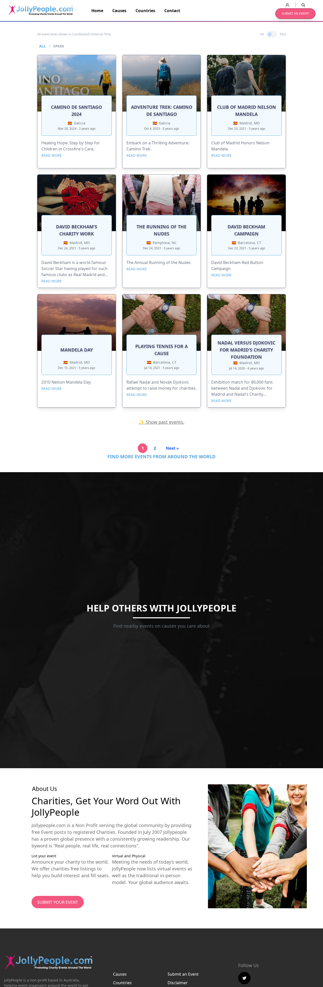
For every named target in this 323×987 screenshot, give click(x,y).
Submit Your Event (57, 902)
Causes (119, 10)
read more (51, 155)
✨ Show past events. (161, 422)
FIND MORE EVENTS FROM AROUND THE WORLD (161, 457)
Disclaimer (178, 982)
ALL (42, 46)
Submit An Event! (295, 13)
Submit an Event (183, 974)
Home (97, 10)
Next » (172, 448)
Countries (145, 10)
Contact (172, 10)
